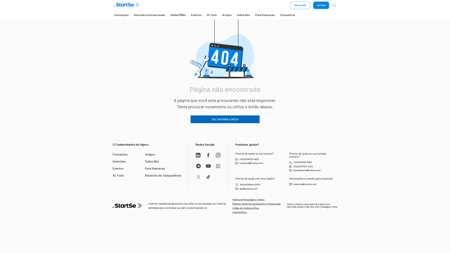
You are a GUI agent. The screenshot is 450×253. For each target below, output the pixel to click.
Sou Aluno (300, 5)
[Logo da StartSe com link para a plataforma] (126, 5)
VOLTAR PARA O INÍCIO (225, 119)
